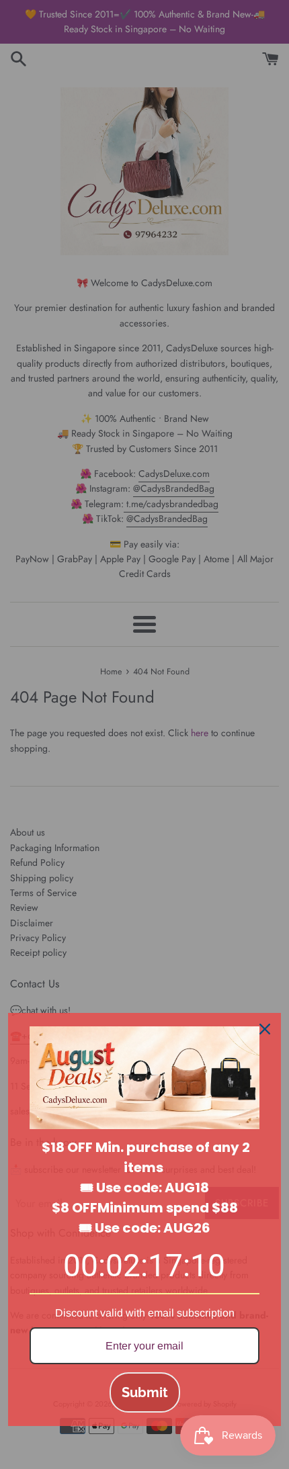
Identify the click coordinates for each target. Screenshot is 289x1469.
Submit (145, 1392)
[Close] (265, 1029)
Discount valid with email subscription (145, 1313)
